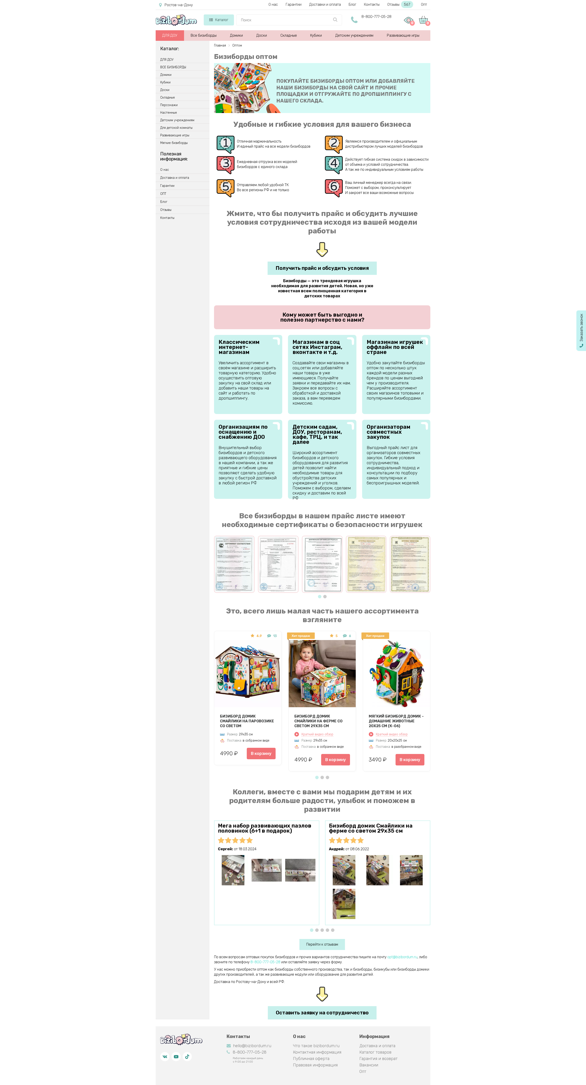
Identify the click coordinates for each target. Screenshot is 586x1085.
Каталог (221, 20)
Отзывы (398, 4)
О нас (273, 4)
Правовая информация (315, 1065)
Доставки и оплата (325, 4)
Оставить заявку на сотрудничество (322, 1013)
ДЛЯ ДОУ (169, 35)
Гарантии (293, 4)
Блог (352, 4)
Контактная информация (317, 1052)
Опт (424, 4)
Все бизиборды (204, 35)
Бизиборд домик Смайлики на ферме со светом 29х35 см (318, 721)
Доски (261, 35)
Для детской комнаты (176, 128)
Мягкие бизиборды (174, 143)
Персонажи (169, 105)
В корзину (261, 753)
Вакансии (368, 1065)
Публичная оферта (311, 1059)
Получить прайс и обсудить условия (322, 268)
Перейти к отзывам (322, 944)
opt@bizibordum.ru (402, 957)
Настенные (168, 112)
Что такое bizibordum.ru (316, 1046)
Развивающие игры (403, 35)
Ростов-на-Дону (179, 5)
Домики (236, 35)
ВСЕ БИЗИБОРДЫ (173, 67)
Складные (288, 35)
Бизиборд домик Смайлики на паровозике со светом (247, 721)
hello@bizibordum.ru (252, 1046)
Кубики (316, 35)
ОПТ (163, 194)
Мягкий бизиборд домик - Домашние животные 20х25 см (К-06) (396, 721)
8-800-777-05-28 (376, 16)
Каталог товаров (375, 1052)
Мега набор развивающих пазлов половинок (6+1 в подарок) (264, 828)
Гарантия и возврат (378, 1059)
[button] (319, 596)
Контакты (372, 4)
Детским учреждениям (354, 35)
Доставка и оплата (174, 177)
